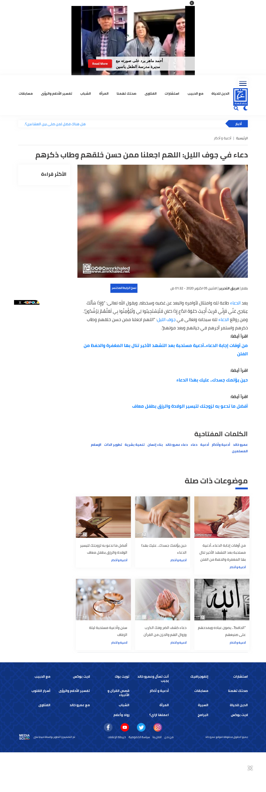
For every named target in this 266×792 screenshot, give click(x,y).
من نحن (169, 737)
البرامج (203, 715)
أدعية (204, 444)
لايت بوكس (81, 676)
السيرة (203, 705)
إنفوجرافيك (199, 676)
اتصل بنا (157, 737)
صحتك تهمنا (126, 93)
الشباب (85, 93)
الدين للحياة (220, 93)
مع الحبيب (195, 93)
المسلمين (240, 451)
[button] (192, 3)
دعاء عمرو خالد (176, 444)
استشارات (172, 93)
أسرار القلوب (40, 690)
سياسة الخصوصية (139, 737)
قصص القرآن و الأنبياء (118, 692)
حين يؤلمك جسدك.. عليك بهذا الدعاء (212, 380)
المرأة (104, 93)
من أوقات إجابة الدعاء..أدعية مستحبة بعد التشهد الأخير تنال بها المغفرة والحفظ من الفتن (166, 349)
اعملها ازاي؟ (159, 715)
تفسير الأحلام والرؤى (56, 93)
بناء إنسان (155, 444)
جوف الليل (166, 319)
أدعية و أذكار (238, 567)
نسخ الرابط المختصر (124, 288)
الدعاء (235, 303)
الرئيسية (242, 138)
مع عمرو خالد (80, 705)
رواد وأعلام (121, 715)
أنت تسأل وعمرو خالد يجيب (153, 678)
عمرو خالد (240, 444)
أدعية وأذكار (221, 444)
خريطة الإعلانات (117, 737)
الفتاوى (151, 93)
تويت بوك (122, 676)
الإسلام (96, 444)
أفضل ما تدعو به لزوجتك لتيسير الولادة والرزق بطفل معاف (190, 406)
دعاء (194, 444)
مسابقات (26, 93)
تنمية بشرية (135, 444)
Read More (100, 64)
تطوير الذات (113, 444)
